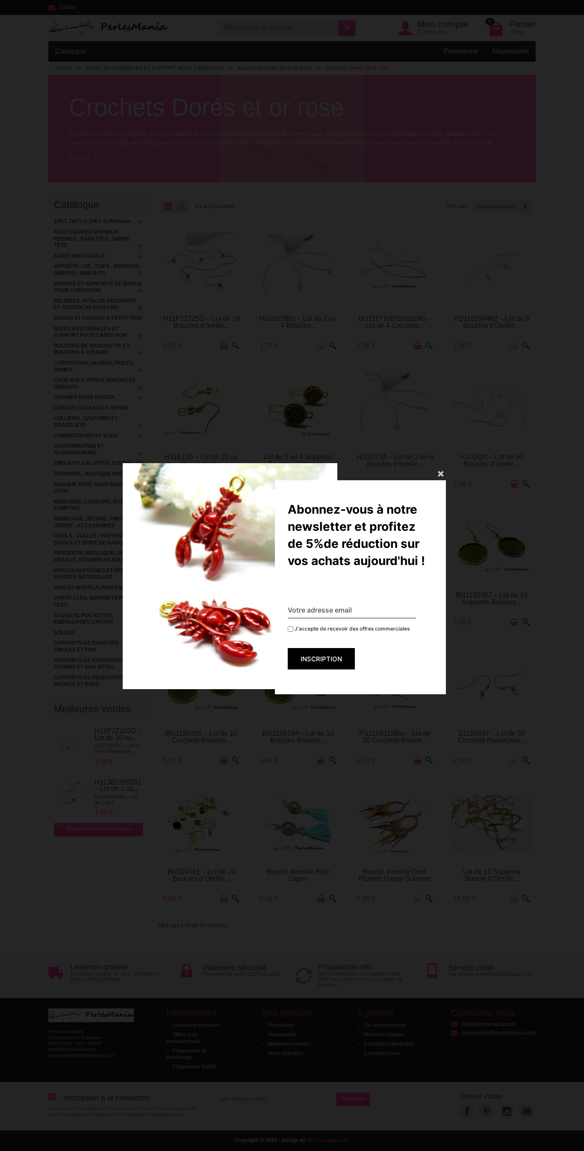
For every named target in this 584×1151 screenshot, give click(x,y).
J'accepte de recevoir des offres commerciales (351, 628)
